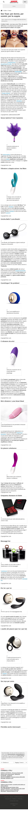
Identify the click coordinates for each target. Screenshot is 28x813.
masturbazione (12, 62)
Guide (5, 10)
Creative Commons (20, 755)
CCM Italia (20, 798)
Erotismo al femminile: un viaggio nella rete (7, 763)
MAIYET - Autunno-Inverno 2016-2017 (10, 789)
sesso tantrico (6, 154)
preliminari (4, 571)
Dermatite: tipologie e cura (7, 778)
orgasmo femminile (20, 270)
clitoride (12, 211)
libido (7, 159)
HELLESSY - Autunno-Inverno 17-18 (9, 791)
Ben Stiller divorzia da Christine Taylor (10, 787)
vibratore (11, 206)
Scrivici (11, 796)
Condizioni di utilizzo (18, 796)
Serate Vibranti (6, 93)
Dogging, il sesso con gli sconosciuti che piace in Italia (20, 763)
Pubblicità (14, 798)
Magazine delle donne (11, 754)
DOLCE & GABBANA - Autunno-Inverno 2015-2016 (13, 777)
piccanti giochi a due (6, 64)
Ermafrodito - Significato (6, 775)
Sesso (9, 10)
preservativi (18, 71)
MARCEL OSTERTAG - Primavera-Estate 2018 (12, 772)
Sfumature (19, 101)
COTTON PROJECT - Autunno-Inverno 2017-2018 (13, 788)
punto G (8, 212)
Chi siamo (6, 796)
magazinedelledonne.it (20, 754)
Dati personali (8, 798)
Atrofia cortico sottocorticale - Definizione (10, 774)
